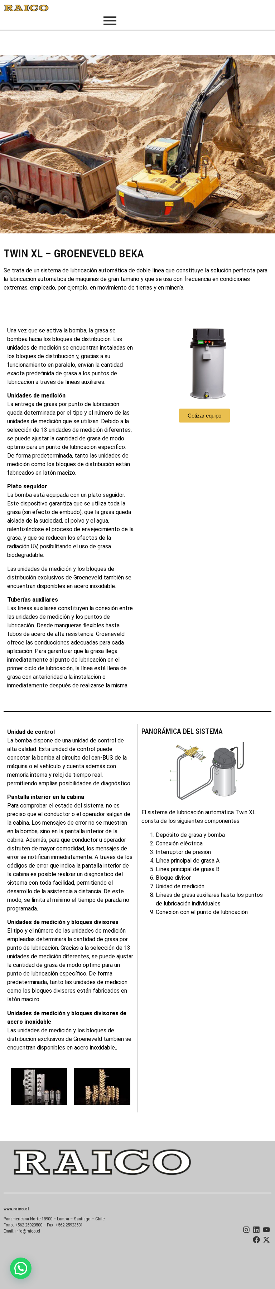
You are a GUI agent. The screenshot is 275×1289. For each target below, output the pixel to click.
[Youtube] (266, 1230)
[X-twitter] (266, 1240)
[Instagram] (246, 1230)
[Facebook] (256, 1240)
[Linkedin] (256, 1230)
